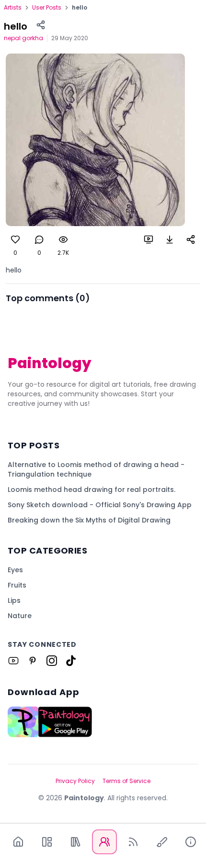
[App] (46, 841)
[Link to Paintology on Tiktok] (71, 660)
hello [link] (79, 7)
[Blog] (133, 841)
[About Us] (190, 841)
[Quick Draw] (161, 841)
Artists (13, 7)
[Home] (18, 841)
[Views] (63, 239)
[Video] (148, 239)
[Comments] (39, 239)
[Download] (169, 239)
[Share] (40, 24)
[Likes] (15, 239)
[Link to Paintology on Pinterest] (32, 660)
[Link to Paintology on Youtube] (13, 660)
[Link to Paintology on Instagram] (51, 660)
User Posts (46, 7)
